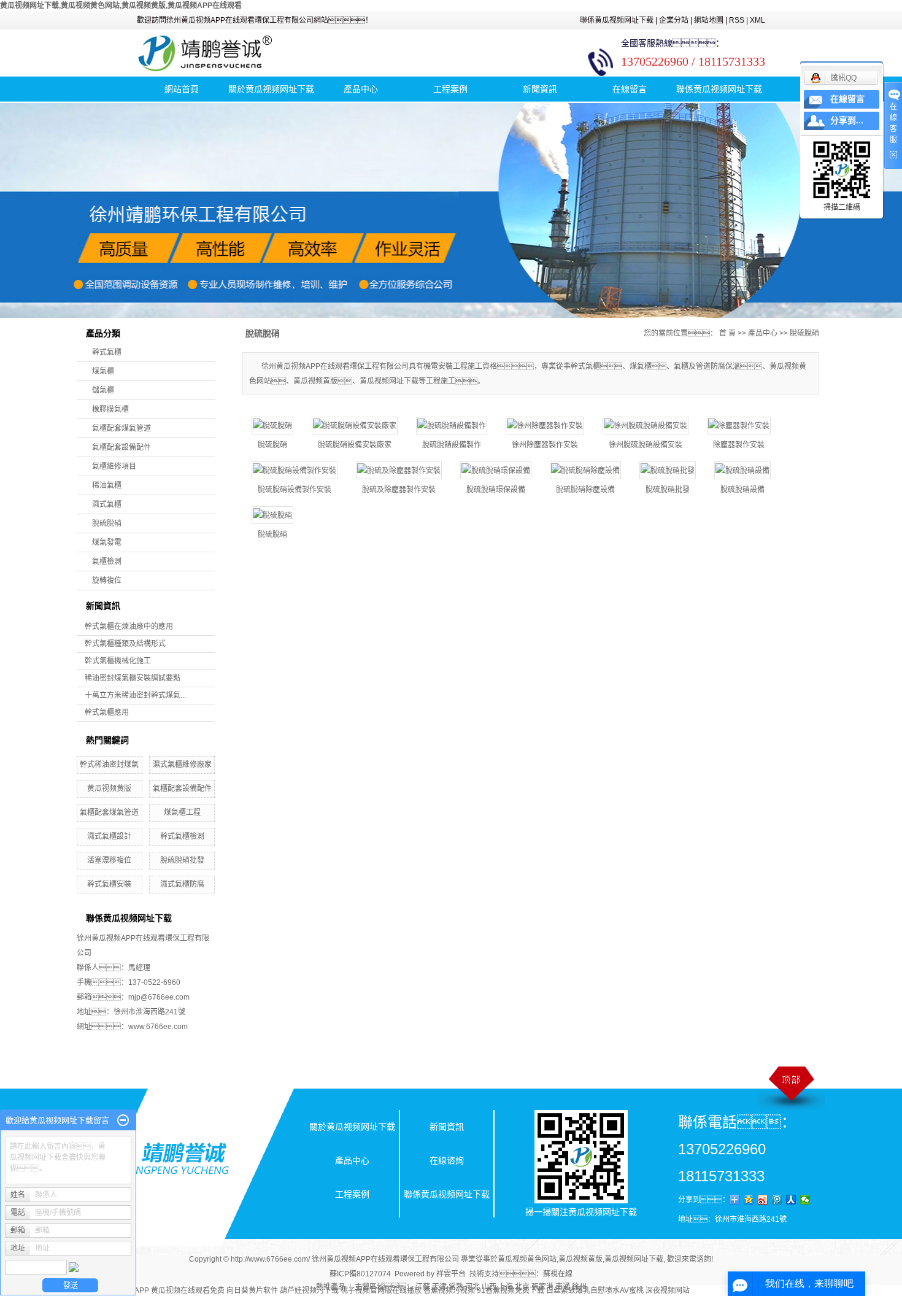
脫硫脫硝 (106, 523)
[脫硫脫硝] (272, 425)
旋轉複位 (106, 580)
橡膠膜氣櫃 (110, 409)
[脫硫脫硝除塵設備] (585, 470)
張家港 (542, 1286)
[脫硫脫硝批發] (667, 470)
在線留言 (629, 89)
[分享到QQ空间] (749, 1200)
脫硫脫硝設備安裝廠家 (354, 445)
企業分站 (673, 20)
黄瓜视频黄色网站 (527, 1259)
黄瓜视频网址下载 (633, 1259)
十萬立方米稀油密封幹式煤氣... (135, 695)
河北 (472, 1286)
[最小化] (123, 1120)
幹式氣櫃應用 (107, 712)
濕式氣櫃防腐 (182, 884)
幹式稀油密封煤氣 (109, 764)
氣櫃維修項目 (114, 466)
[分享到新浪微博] (763, 1200)
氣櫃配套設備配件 (121, 447)
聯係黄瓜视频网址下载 (616, 20)
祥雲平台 (451, 1274)
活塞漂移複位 (109, 860)
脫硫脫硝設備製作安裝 (294, 489)
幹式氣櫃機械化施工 (118, 661)
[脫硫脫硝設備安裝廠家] (355, 425)
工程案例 (450, 89)
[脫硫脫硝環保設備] (495, 470)
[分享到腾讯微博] (777, 1200)
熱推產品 (330, 1286)
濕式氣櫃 (106, 504)
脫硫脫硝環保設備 (495, 489)
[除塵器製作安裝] (739, 425)
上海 (505, 1286)
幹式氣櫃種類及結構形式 (125, 643)
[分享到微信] (805, 1200)
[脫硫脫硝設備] (742, 470)
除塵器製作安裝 (739, 445)
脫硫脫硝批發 (182, 860)
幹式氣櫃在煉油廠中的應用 (129, 626)
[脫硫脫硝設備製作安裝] (294, 470)
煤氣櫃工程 (182, 812)
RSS (736, 20)
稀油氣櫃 (106, 485)
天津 (439, 1286)
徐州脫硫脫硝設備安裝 (645, 445)
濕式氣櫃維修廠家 (182, 764)
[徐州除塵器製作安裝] (545, 425)
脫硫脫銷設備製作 (451, 445)
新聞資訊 (540, 89)
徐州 (579, 1286)
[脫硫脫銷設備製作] (451, 425)
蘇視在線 (557, 1274)
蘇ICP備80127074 (360, 1274)
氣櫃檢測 (106, 561)
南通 (562, 1286)
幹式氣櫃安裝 (109, 884)
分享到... (846, 120)
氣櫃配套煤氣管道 (121, 428)
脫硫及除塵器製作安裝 (399, 489)
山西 (489, 1286)
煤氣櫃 (103, 371)
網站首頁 (181, 89)
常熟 (456, 1286)
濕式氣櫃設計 (109, 836)
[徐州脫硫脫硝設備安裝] (645, 425)
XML (757, 20)
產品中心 (361, 89)
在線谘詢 (447, 1160)
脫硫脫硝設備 (742, 489)
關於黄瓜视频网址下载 (271, 89)
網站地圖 (708, 20)
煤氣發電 (106, 542)
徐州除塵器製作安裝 (545, 445)
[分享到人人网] (791, 1200)
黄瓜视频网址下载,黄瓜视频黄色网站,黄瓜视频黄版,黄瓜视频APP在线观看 (121, 5)
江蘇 (422, 1286)
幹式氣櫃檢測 (182, 836)
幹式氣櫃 (106, 352)
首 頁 (727, 333)
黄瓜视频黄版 (109, 788)
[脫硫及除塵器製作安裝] (399, 470)
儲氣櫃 (103, 390)
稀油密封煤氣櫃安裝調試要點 (132, 678)
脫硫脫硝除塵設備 (585, 489)
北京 (522, 1286)
